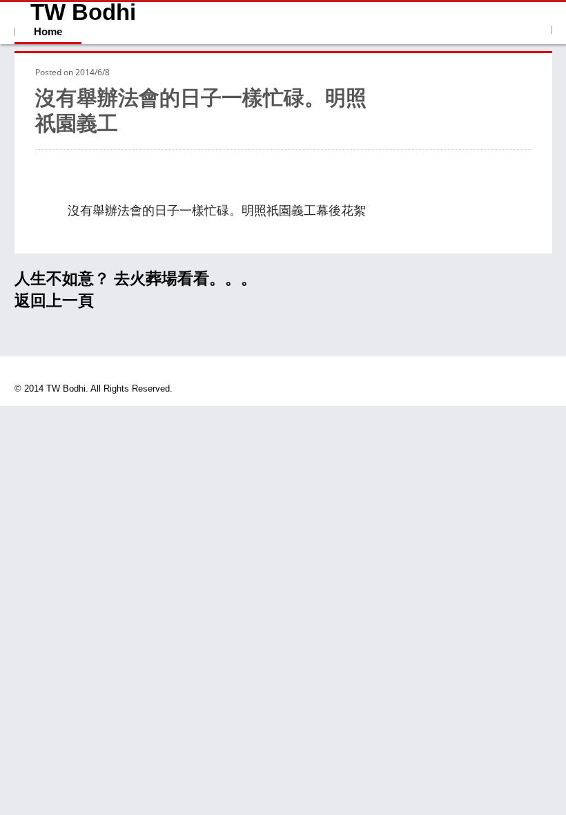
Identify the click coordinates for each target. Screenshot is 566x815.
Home (48, 31)
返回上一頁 (54, 300)
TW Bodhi (83, 12)
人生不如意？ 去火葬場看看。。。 (135, 278)
